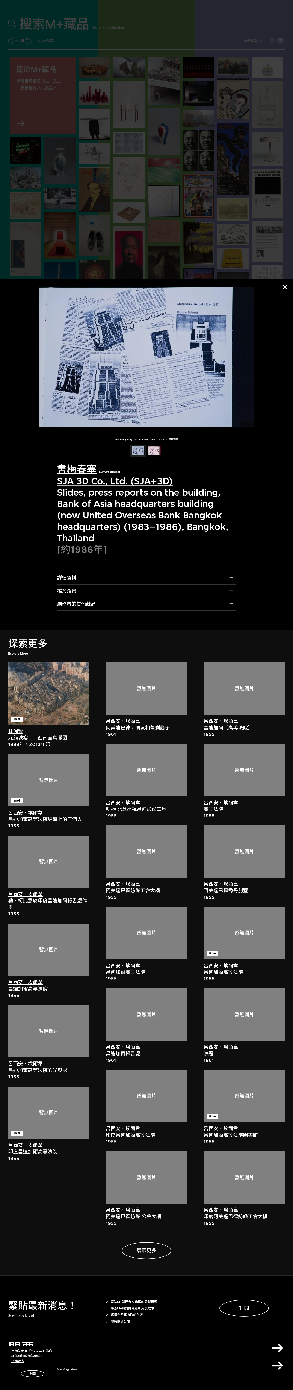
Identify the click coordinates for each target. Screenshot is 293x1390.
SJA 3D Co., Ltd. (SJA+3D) (115, 481)
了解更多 (17, 1361)
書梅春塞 (77, 469)
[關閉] (285, 287)
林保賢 (15, 731)
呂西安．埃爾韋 (25, 813)
